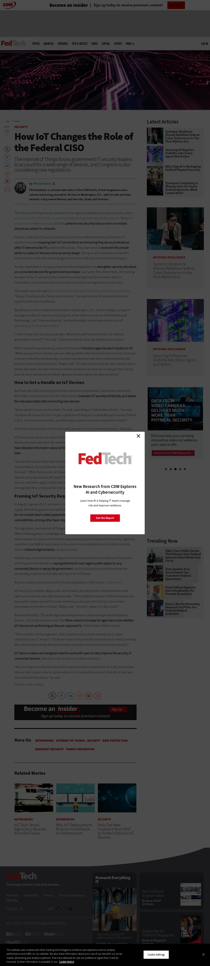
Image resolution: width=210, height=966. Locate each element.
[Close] (203, 954)
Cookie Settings (156, 954)
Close (138, 436)
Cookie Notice (66, 962)
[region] (105, 955)
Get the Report (105, 518)
